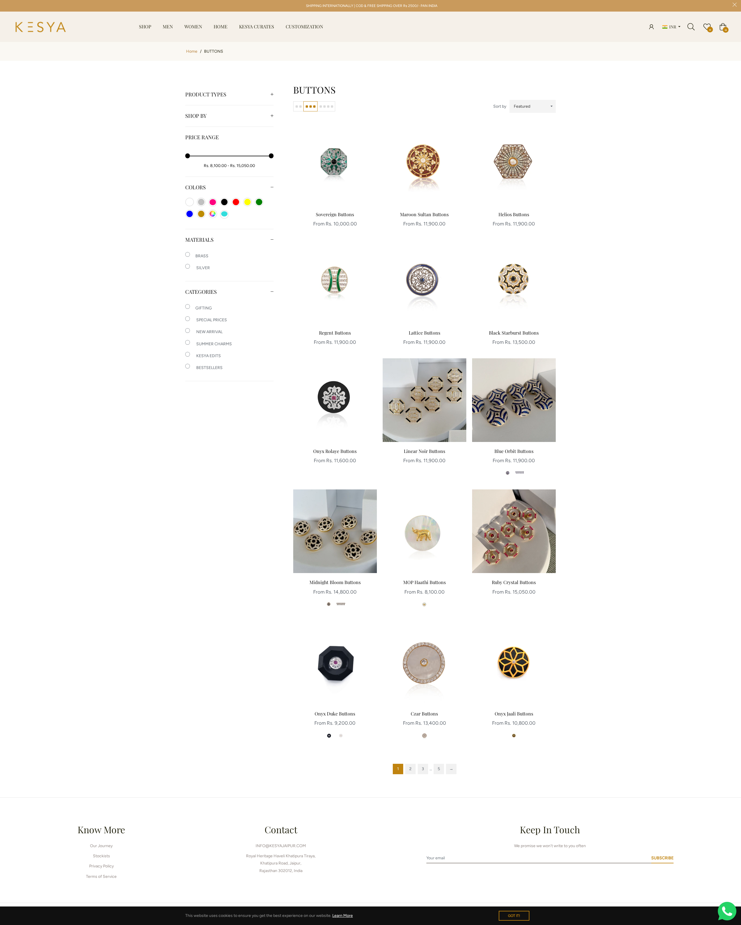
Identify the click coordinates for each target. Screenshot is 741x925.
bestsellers (209, 367)
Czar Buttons (424, 714)
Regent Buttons (335, 333)
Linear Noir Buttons (424, 451)
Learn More (342, 915)
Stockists (101, 856)
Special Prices (211, 319)
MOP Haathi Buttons (424, 582)
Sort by (499, 106)
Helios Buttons (513, 214)
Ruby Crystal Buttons (514, 582)
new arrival (209, 331)
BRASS (201, 256)
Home (191, 51)
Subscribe (662, 858)
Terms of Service (101, 876)
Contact (281, 829)
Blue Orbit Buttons (513, 451)
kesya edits (208, 355)
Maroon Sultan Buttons (424, 214)
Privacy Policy (101, 866)
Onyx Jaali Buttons (514, 714)
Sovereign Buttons (335, 214)
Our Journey (101, 845)
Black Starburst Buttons (514, 333)
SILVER (202, 267)
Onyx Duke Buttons (335, 714)
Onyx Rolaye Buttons (335, 451)
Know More (101, 829)
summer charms (213, 344)
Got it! (514, 916)
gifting (203, 308)
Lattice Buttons (424, 333)
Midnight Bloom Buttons (335, 582)
